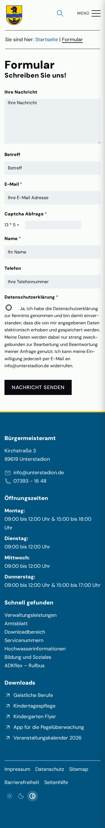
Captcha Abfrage (25, 214)
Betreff (12, 154)
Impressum (17, 769)
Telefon (12, 268)
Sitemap (78, 769)
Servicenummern (23, 640)
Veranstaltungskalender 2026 (47, 737)
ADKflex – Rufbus (24, 665)
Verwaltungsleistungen (30, 615)
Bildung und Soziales (27, 657)
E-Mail (13, 184)
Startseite (46, 39)
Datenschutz (49, 769)
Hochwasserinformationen (35, 648)
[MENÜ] (96, 13)
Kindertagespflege (34, 706)
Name (12, 238)
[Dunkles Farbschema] (21, 796)
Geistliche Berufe (33, 695)
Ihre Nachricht (20, 92)
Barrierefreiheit (21, 782)
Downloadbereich (24, 632)
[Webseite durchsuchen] (60, 13)
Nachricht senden (38, 387)
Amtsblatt (16, 623)
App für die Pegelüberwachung (48, 727)
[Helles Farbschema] (9, 796)
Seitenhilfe (56, 782)
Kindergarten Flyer (34, 716)
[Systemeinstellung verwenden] (32, 796)
